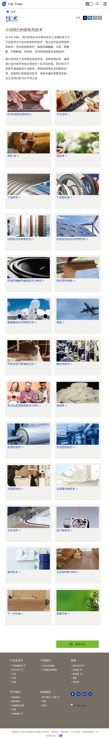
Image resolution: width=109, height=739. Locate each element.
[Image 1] (78, 706)
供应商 (76, 682)
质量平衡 (61, 613)
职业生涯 (77, 665)
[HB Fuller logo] (12, 4)
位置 (14, 709)
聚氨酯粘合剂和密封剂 (20, 322)
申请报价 (16, 713)
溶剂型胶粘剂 (64, 447)
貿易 (44, 705)
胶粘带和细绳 (64, 280)
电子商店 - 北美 (49, 697)
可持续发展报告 (49, 670)
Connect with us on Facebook (73, 694)
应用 (14, 682)
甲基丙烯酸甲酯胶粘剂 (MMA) (24, 280)
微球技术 (12, 572)
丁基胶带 (12, 197)
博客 (75, 678)
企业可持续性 (48, 665)
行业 (14, 674)
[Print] (100, 18)
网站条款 (55, 732)
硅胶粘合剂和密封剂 (19, 239)
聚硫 (59, 322)
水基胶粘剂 (14, 488)
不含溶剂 (61, 114)
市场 (14, 678)
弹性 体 (11, 155)
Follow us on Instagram (79, 694)
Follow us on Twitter (90, 694)
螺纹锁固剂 (63, 364)
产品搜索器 (17, 665)
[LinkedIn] (90, 18)
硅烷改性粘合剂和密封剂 (71, 239)
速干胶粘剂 (63, 530)
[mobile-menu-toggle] (105, 4)
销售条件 (16, 697)
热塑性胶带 (14, 447)
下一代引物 (14, 613)
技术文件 (16, 670)
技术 (13, 11)
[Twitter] (85, 18)
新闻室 (76, 674)
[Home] (8, 11)
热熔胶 (60, 405)
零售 (44, 701)
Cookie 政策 (75, 732)
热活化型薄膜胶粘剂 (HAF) (22, 405)
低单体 (60, 155)
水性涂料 (12, 530)
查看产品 (80, 644)
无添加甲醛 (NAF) (66, 572)
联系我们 (16, 701)
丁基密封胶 (63, 197)
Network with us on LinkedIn (84, 694)
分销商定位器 (18, 705)
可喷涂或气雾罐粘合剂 (20, 364)
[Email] (95, 18)
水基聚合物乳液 (65, 488)
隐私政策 (65, 732)
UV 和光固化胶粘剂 (18, 114)
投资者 (76, 670)
